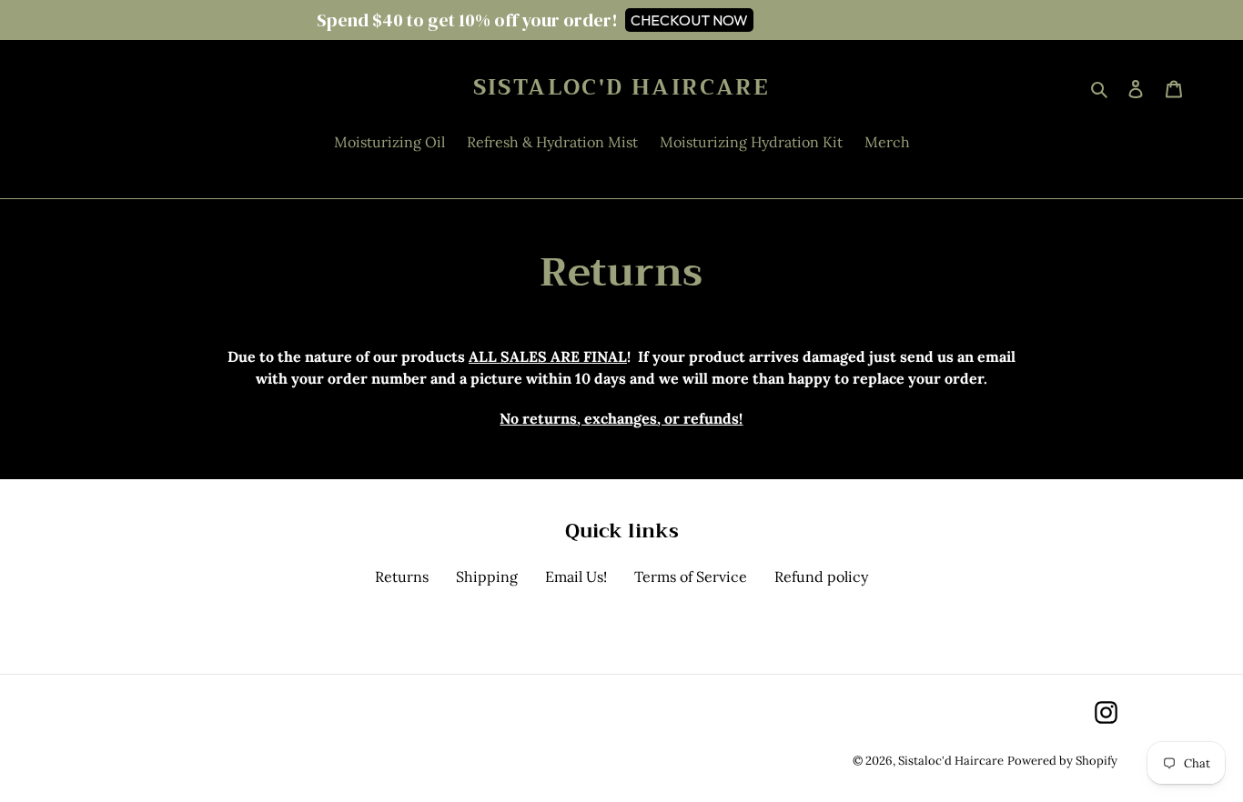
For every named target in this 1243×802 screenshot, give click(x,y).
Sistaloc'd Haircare (622, 88)
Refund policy (821, 576)
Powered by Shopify (1062, 760)
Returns (402, 576)
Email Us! (576, 576)
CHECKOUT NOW (689, 20)
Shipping (487, 576)
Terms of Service (690, 576)
